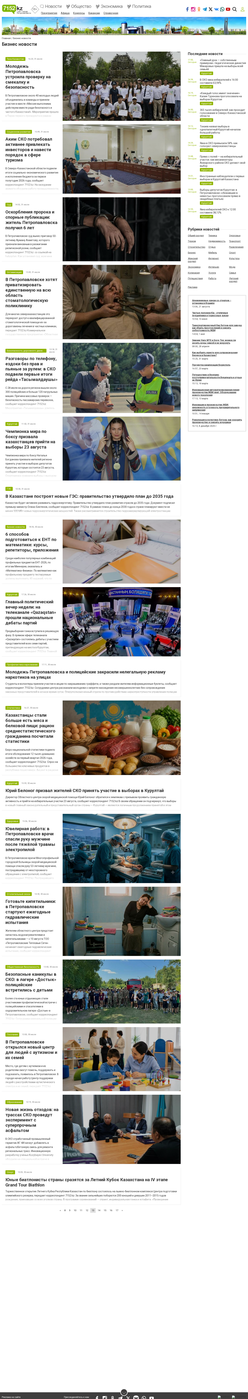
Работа (212, 278)
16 (111, 1210)
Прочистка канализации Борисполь (211, 365)
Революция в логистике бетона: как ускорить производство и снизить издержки (217, 421)
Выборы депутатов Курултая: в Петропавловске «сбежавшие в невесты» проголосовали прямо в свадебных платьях (220, 194)
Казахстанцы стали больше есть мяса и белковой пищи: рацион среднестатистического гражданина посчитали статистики (30, 728)
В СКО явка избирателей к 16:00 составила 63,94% (219, 81)
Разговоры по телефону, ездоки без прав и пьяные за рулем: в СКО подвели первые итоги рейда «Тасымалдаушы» (31, 369)
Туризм (192, 241)
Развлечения (236, 247)
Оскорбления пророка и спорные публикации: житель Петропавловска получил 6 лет (31, 219)
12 (87, 1210)
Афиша (65, 13)
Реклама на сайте (11, 1397)
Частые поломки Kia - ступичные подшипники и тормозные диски (210, 314)
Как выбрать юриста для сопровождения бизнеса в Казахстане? (214, 353)
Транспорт (235, 241)
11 (81, 1210)
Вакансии (94, 13)
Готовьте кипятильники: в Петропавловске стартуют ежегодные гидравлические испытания (30, 912)
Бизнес (192, 252)
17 (117, 1210)
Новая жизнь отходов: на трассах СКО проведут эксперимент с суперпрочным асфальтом (31, 1120)
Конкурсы (79, 13)
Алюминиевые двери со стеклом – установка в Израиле (211, 301)
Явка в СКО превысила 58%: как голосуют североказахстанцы (218, 145)
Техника (212, 235)
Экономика (112, 6)
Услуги (212, 272)
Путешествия (195, 278)
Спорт (232, 252)
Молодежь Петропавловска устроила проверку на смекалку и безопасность (28, 77)
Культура (234, 258)
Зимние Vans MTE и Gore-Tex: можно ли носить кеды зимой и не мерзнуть (214, 341)
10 (75, 1210)
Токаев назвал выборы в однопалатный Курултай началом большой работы (220, 129)
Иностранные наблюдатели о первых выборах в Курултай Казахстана (222, 178)
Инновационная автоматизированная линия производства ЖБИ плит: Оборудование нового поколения (215, 392)
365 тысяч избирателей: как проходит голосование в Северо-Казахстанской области (223, 113)
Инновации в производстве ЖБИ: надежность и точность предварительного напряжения (215, 407)
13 (93, 1210)
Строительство (196, 247)
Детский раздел (233, 280)
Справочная (110, 13)
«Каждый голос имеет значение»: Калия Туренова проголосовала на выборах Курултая (221, 96)
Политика (141, 6)
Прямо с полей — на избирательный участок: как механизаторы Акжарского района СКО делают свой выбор (222, 161)
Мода (232, 267)
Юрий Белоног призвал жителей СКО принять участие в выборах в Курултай (84, 790)
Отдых (212, 247)
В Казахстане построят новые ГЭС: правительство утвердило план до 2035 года (89, 496)
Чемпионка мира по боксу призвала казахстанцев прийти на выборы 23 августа (30, 439)
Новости (53, 6)
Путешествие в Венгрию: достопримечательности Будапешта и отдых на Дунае (217, 377)
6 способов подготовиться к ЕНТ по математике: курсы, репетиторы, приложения (32, 542)
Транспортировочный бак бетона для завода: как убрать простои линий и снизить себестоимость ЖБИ (217, 328)
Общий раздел (196, 235)
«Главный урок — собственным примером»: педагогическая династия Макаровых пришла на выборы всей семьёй (223, 65)
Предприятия (49, 13)
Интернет (213, 258)
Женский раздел (193, 260)
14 (99, 1210)
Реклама (192, 287)
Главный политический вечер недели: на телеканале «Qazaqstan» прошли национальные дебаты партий (30, 612)
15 (105, 1210)
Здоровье (234, 235)
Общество (81, 6)
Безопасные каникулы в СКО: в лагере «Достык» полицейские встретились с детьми (30, 982)
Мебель (212, 252)
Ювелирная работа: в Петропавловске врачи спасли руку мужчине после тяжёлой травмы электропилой (30, 839)
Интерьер (213, 267)
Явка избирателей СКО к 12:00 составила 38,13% (218, 211)
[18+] (16, 9)
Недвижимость (216, 241)
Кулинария (194, 272)
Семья (232, 272)
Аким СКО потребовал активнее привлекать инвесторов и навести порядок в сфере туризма (28, 150)
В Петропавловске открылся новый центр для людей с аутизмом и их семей (31, 1049)
